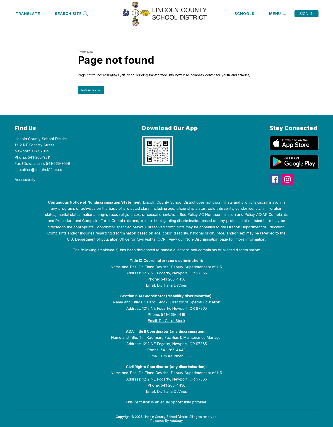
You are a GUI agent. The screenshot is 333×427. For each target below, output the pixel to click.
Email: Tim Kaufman (166, 356)
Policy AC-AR (256, 214)
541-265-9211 (39, 157)
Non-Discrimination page (206, 239)
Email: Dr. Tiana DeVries (166, 285)
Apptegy (176, 420)
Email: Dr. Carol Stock (166, 320)
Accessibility (24, 179)
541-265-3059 (58, 163)
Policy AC (195, 214)
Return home (90, 90)
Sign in (306, 13)
